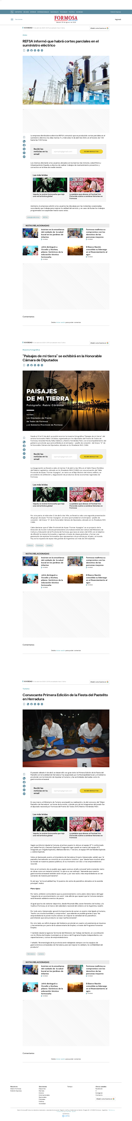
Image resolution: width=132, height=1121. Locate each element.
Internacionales (43, 12)
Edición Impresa (116, 12)
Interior (33, 12)
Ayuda (73, 1111)
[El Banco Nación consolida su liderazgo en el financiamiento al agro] (75, 250)
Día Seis (26, 12)
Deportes (18, 12)
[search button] (12, 12)
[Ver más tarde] (24, 50)
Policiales (63, 12)
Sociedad (79, 12)
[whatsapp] (28, 50)
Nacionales (55, 12)
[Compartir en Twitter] (35, 50)
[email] (38, 50)
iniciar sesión (60, 322)
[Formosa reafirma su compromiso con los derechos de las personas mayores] (75, 233)
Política (72, 12)
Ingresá (118, 19)
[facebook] (31, 50)
